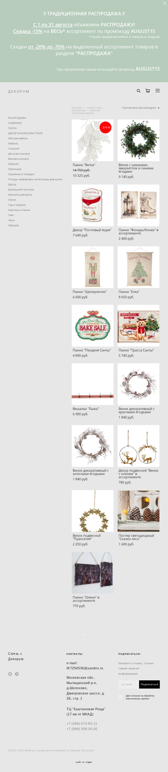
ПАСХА (12, 128)
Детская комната (19, 153)
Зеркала (13, 225)
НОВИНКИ (15, 123)
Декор (12, 184)
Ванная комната (18, 159)
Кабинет (13, 164)
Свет (11, 215)
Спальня (13, 148)
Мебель (13, 143)
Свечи (12, 199)
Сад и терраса (17, 205)
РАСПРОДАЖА (17, 118)
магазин (77, 107)
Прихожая (14, 169)
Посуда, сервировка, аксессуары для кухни (35, 179)
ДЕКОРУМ (19, 91)
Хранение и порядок (21, 174)
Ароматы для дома (20, 194)
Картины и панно (19, 210)
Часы (11, 220)
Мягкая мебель (18, 138)
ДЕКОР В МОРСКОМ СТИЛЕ (25, 133)
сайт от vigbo (84, 762)
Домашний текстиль (21, 189)
